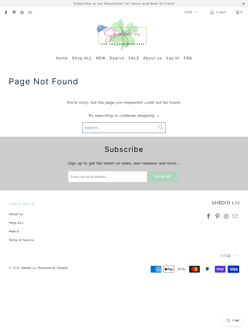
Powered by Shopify (53, 268)
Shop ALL (82, 58)
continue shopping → (140, 115)
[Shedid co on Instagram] (22, 12)
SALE (133, 58)
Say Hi (173, 58)
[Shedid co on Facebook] (6, 12)
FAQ (188, 58)
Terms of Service (21, 240)
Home (62, 58)
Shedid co (28, 268)
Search (116, 58)
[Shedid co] (122, 35)
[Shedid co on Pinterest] (14, 12)
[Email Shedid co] (30, 12)
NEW (101, 58)
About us (152, 58)
